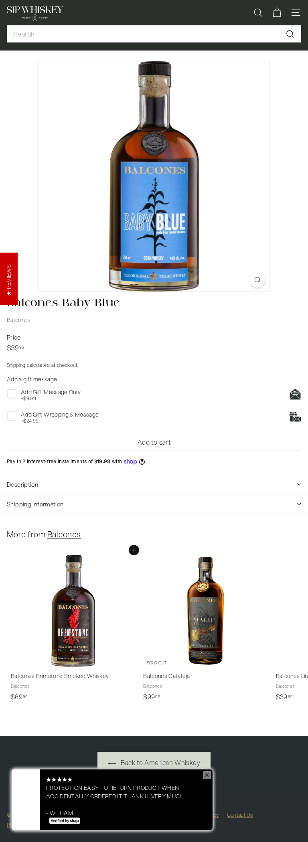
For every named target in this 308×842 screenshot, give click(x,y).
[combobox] (154, 34)
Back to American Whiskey (159, 762)
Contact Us (240, 814)
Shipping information (35, 504)
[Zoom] (257, 280)
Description (22, 484)
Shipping (16, 365)
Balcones (19, 320)
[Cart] (276, 12)
